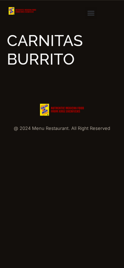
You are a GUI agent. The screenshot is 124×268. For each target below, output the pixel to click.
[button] (91, 13)
